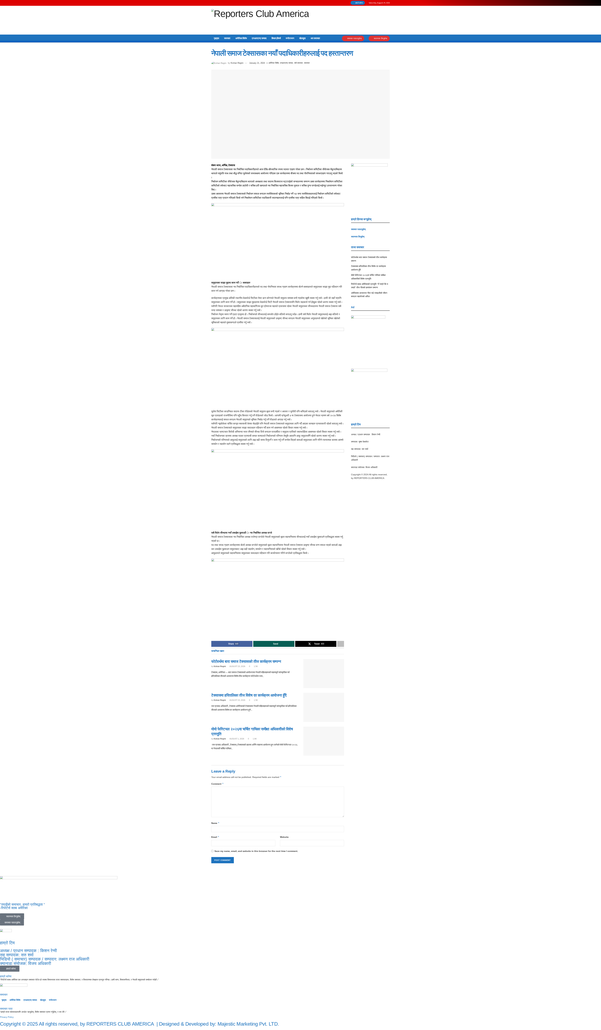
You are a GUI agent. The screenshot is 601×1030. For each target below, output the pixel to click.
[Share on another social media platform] (340, 644)
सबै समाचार (298, 63)
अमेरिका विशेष (241, 38)
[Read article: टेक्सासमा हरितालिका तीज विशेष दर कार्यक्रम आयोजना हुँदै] (323, 707)
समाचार (227, 38)
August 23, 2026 (237, 666)
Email (215, 836)
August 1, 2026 (236, 739)
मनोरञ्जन (290, 38)
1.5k (255, 666)
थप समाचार (315, 38)
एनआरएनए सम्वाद (259, 38)
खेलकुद (302, 38)
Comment (217, 783)
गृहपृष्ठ (216, 38)
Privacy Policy (7, 1017)
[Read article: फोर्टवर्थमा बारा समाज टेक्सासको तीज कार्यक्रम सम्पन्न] (323, 673)
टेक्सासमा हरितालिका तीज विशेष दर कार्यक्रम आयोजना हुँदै (248, 695)
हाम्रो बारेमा (359, 3)
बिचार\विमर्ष (276, 38)
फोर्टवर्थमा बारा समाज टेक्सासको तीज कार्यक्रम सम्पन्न (246, 661)
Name (215, 823)
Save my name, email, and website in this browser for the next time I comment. (256, 851)
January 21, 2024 (257, 63)
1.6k (254, 739)
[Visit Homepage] (260, 20)
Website (284, 837)
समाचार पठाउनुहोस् (354, 38)
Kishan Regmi (237, 63)
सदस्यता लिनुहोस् (380, 38)
